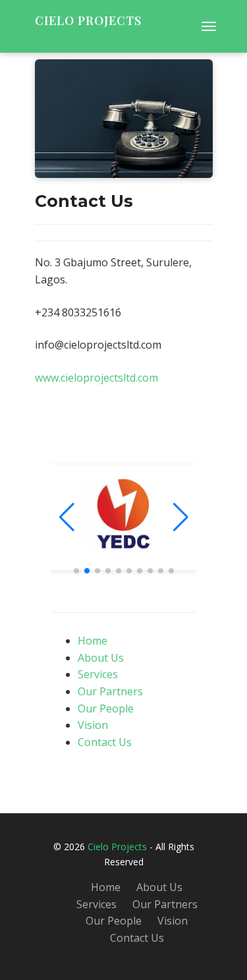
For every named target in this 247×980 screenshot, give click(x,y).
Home (92, 640)
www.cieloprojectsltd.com (96, 377)
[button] (181, 517)
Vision (93, 725)
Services (98, 674)
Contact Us (105, 742)
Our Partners (110, 691)
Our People (106, 708)
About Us (101, 657)
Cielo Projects (88, 20)
